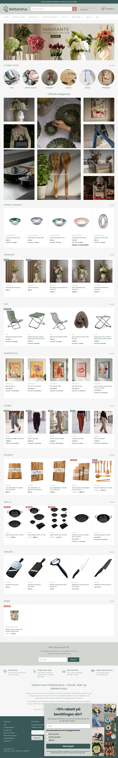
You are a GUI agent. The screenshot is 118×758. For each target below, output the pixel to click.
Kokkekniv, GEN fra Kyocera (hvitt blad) (80, 585)
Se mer (112, 65)
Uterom (64, 17)
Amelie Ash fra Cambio (57, 438)
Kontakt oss (7, 730)
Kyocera (8, 582)
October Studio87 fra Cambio (15, 438)
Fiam (7, 334)
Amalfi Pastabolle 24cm (57, 237)
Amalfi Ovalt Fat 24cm (101, 237)
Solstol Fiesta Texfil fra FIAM (58, 337)
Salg (97, 17)
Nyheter (6, 17)
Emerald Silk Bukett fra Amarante (101, 288)
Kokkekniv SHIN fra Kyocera (102, 584)
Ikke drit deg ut (10, 386)
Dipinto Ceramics (11, 235)
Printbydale (9, 383)
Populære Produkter (18, 17)
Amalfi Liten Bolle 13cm (13, 237)
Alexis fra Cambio (99, 438)
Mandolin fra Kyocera (12, 584)
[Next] (114, 77)
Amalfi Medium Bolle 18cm (36, 237)
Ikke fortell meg (77, 386)
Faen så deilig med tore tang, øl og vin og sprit (103, 387)
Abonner (74, 659)
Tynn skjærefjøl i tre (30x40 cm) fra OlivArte (58, 488)
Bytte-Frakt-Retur (9, 733)
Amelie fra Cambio (77, 438)
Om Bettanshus (9, 727)
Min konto (84, 10)
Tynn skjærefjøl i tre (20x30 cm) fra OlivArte (14, 488)
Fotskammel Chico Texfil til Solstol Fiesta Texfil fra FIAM (102, 337)
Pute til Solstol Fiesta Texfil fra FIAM (80, 337)
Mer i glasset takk (55, 386)
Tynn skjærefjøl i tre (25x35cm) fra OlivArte (35, 488)
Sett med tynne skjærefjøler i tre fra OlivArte (81, 488)
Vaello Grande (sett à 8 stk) (58, 535)
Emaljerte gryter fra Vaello (102, 535)
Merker (88, 17)
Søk (5, 725)
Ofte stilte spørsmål (10, 735)
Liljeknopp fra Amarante (13, 287)
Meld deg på (68, 746)
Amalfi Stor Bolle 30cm (79, 237)
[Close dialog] (113, 707)
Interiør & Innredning (49, 17)
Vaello (8, 532)
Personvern (7, 741)
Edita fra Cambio (33, 438)
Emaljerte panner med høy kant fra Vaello (80, 535)
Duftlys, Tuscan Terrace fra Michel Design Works (14, 630)
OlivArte (8, 485)
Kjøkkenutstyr (33, 17)
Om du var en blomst (34, 386)
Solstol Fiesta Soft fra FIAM (14, 337)
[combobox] (51, 9)
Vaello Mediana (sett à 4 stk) (36, 535)
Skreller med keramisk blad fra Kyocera (58, 585)
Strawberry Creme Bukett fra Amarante (59, 288)
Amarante (9, 285)
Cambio (8, 436)
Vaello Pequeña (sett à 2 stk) (14, 535)
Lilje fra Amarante (33, 287)
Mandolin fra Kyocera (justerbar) (34, 585)
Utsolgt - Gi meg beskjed (80, 245)
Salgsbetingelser (9, 738)
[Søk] (74, 9)
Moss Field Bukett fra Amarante (78, 288)
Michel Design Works (12, 627)
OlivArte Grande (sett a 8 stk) (103, 488)
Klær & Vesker (76, 17)
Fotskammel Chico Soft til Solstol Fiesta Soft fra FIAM (36, 337)
